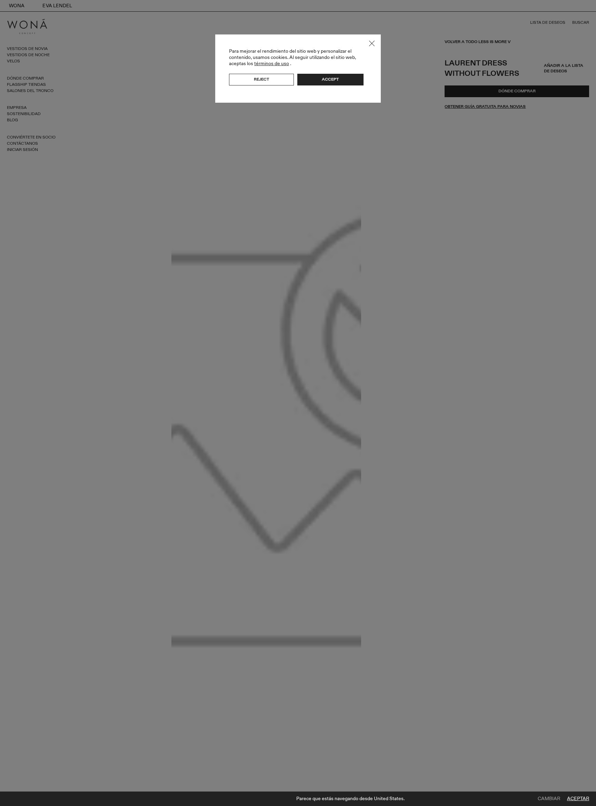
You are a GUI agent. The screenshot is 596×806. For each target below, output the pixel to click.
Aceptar (578, 799)
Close (371, 43)
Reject (261, 79)
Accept (330, 79)
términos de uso (271, 63)
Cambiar (549, 799)
